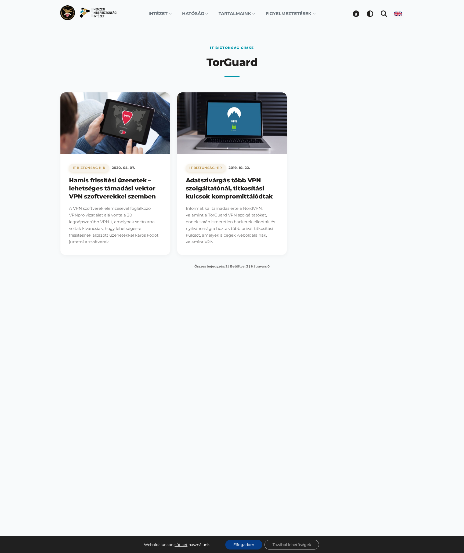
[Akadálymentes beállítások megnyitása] (356, 14)
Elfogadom (243, 544)
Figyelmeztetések (288, 13)
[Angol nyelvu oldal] (398, 14)
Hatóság (193, 13)
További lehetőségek (292, 544)
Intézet (158, 13)
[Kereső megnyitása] (384, 14)
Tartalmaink (235, 13)
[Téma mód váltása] (370, 14)
